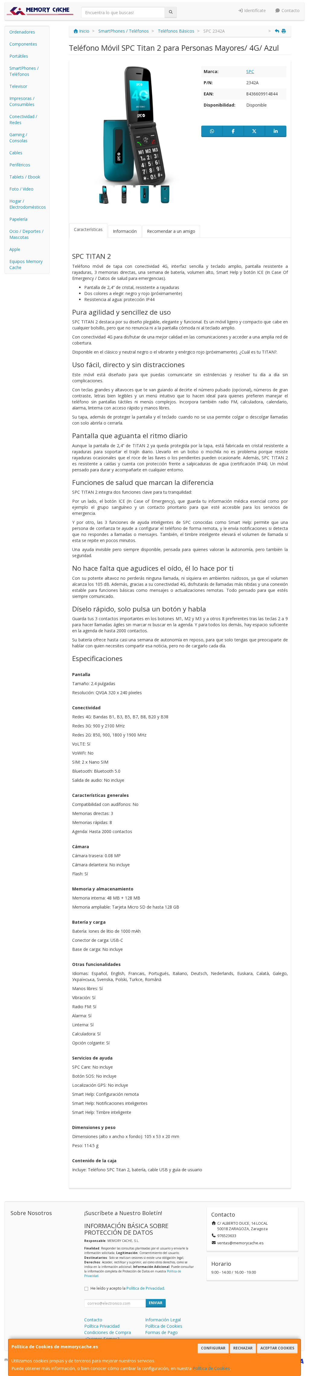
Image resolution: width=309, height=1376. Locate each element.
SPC (250, 71)
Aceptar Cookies (277, 1348)
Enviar (155, 1302)
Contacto (290, 10)
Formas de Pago (161, 1332)
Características (88, 229)
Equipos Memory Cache (26, 264)
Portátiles (18, 56)
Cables (15, 153)
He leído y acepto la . (128, 1288)
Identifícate (254, 10)
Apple (14, 249)
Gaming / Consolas (18, 137)
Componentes (23, 44)
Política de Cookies (211, 1368)
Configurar (213, 1348)
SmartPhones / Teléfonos (24, 71)
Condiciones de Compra (107, 1332)
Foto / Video (21, 189)
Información (125, 231)
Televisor (18, 86)
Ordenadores (22, 32)
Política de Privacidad (145, 1288)
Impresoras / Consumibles (21, 101)
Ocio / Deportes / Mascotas (26, 234)
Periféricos (19, 165)
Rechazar (243, 1348)
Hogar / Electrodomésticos (27, 204)
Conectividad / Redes (23, 119)
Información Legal (163, 1320)
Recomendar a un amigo (171, 231)
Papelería (18, 219)
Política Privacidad (101, 1326)
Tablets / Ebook (24, 177)
